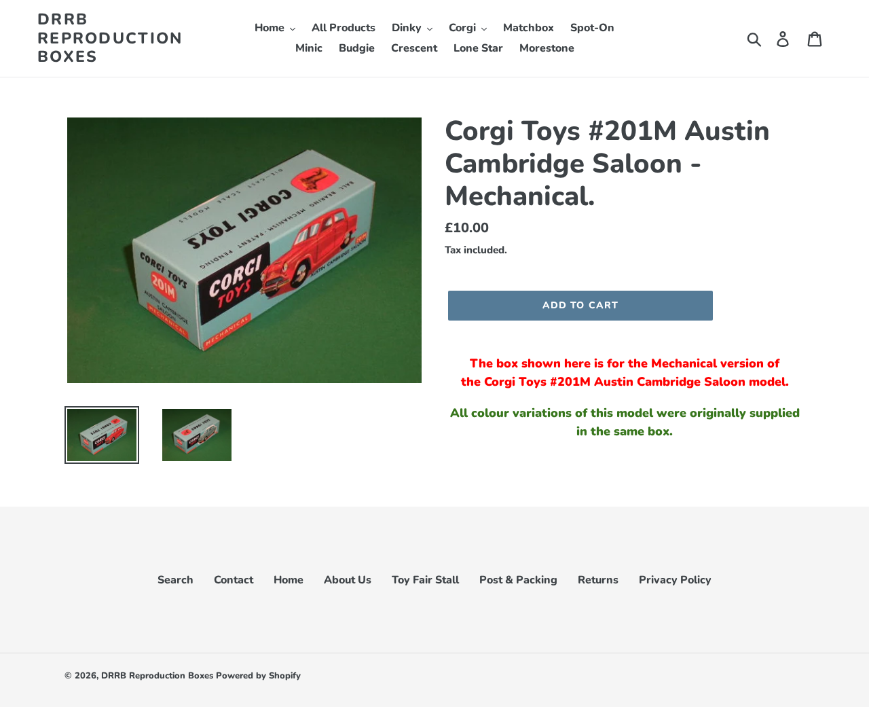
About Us (347, 580)
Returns (598, 580)
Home (288, 580)
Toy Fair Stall (425, 580)
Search (175, 580)
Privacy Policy (675, 580)
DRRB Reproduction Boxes (110, 38)
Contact (233, 580)
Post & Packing (518, 580)
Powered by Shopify (258, 676)
